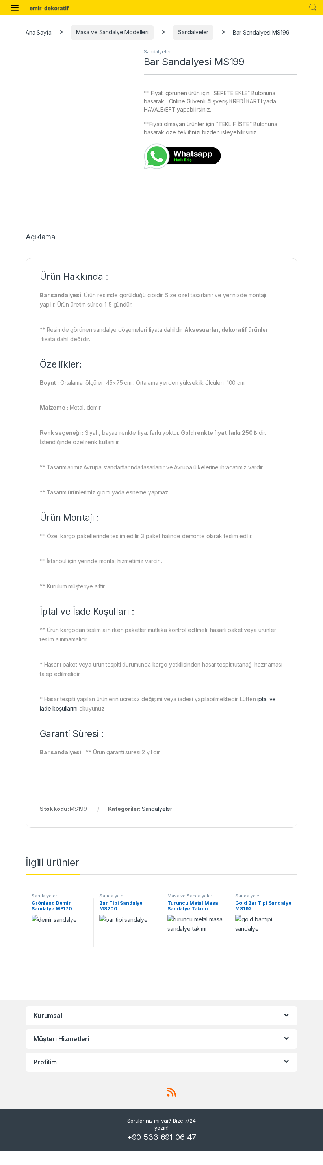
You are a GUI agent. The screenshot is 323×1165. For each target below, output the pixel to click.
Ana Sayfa (39, 32)
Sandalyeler (193, 32)
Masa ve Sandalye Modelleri (112, 32)
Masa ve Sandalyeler (189, 896)
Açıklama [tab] (40, 237)
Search (312, 7)
